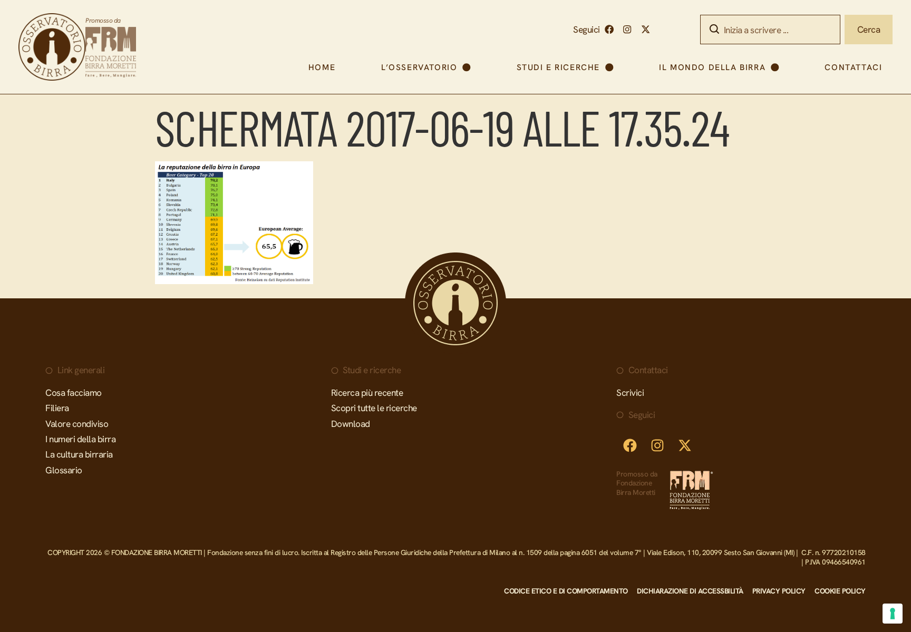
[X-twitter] (645, 30)
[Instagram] (627, 30)
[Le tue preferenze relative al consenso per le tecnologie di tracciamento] (893, 614)
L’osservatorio (419, 67)
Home (321, 67)
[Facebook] (609, 30)
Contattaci (853, 67)
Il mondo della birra (712, 67)
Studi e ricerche (558, 67)
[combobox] (770, 29)
